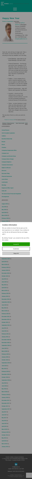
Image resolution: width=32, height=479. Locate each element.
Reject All (16, 253)
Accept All (16, 244)
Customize (16, 248)
